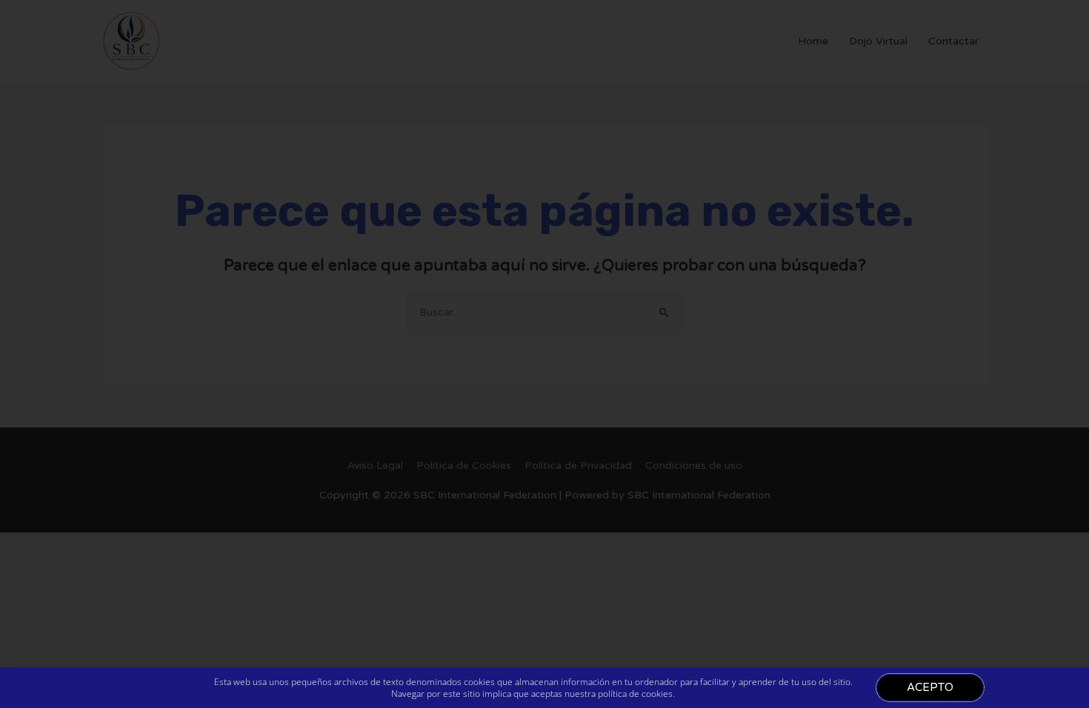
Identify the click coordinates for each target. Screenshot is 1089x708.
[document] (544, 354)
